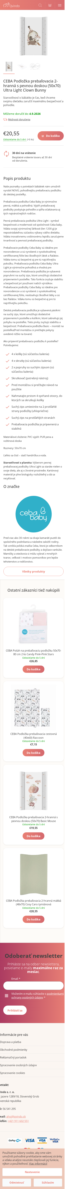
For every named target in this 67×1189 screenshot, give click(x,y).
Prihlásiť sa (14, 1010)
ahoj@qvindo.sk (16, 1116)
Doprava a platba (10, 1042)
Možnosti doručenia (19, 119)
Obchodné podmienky (13, 1050)
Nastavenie (32, 1172)
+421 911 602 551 (18, 1121)
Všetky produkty (33, 571)
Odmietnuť (16, 1182)
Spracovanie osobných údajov (18, 1065)
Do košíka (53, 136)
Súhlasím (48, 1182)
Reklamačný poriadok (13, 1057)
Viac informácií (38, 1163)
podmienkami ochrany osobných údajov (37, 995)
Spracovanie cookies (12, 1073)
